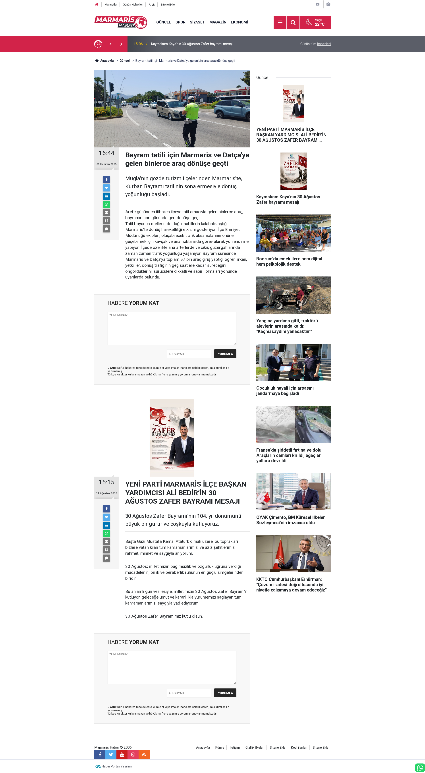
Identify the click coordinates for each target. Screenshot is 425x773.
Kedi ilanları (299, 748)
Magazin (217, 22)
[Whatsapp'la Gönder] (106, 204)
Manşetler (111, 4)
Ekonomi (239, 22)
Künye (219, 748)
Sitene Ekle (168, 4)
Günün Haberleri (133, 4)
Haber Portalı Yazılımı (117, 766)
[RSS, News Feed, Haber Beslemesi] (144, 754)
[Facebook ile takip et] (99, 754)
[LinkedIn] (106, 196)
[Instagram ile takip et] (133, 754)
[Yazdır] (106, 220)
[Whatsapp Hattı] (420, 767)
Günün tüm (315, 44)
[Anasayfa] (96, 4)
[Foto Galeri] (328, 4)
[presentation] (110, 44)
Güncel (163, 22)
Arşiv (152, 4)
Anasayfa (203, 748)
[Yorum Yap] (106, 228)
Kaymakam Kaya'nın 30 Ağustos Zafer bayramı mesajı (192, 44)
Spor (180, 22)
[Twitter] (106, 187)
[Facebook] (106, 179)
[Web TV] (317, 4)
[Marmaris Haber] (120, 22)
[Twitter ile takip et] (110, 754)
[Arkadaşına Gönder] (106, 212)
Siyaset (197, 22)
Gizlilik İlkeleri (254, 748)
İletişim (235, 748)
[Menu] (280, 22)
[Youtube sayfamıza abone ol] (122, 754)
